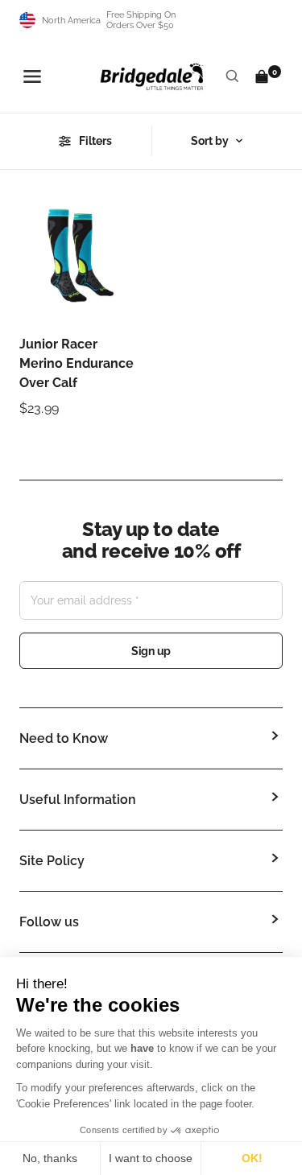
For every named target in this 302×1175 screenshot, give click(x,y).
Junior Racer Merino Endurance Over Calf (76, 363)
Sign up (151, 651)
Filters (95, 140)
